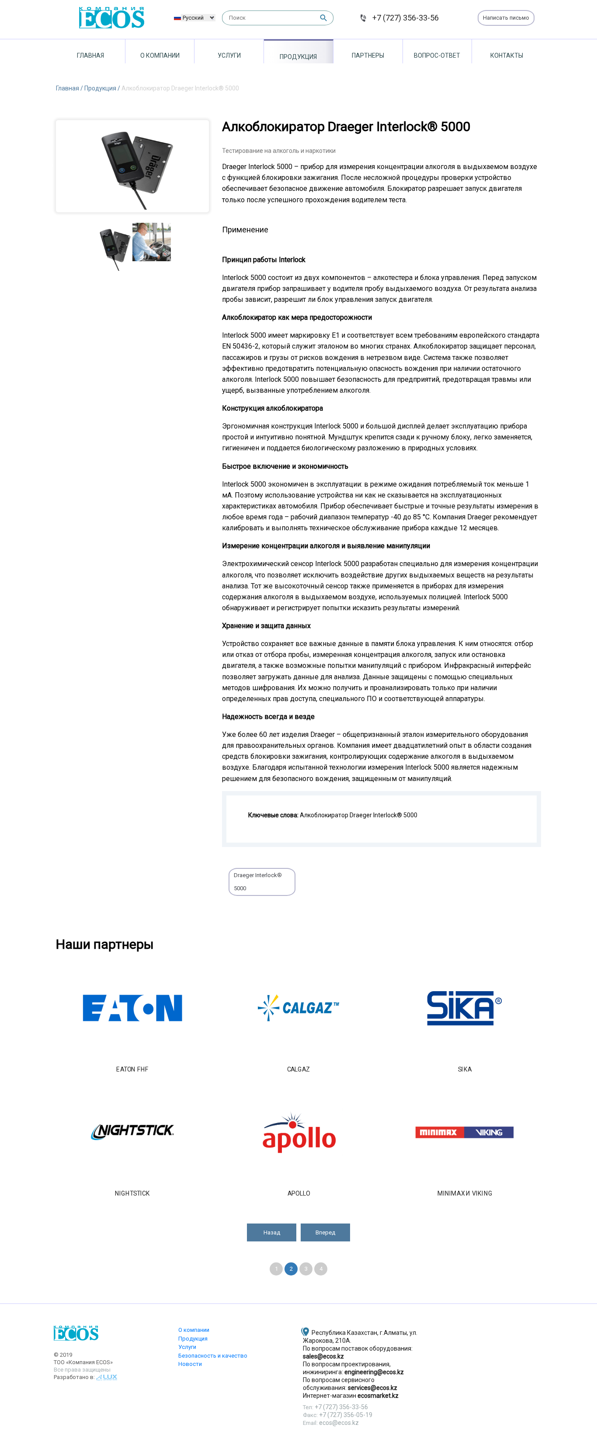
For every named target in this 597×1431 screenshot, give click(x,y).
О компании (160, 55)
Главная (90, 55)
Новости (190, 1364)
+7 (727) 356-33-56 (405, 17)
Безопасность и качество (212, 1355)
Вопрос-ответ (437, 55)
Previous (49, 166)
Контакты (506, 55)
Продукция (298, 56)
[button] (271, 1233)
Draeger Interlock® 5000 (258, 882)
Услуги (229, 55)
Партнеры (368, 55)
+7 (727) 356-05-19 (345, 1414)
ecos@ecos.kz (339, 1422)
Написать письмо (506, 17)
